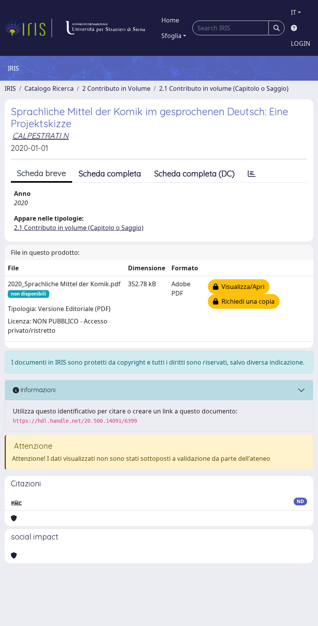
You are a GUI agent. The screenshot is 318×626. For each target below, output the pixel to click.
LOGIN (300, 43)
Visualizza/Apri (241, 286)
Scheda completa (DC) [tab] (194, 173)
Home (170, 20)
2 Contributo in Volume (116, 88)
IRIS (10, 88)
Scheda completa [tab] (110, 173)
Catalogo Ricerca (49, 88)
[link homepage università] (105, 28)
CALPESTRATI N (40, 135)
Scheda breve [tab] (41, 173)
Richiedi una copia (246, 301)
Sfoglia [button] (171, 35)
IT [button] (293, 12)
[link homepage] (28, 28)
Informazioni (37, 390)
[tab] (251, 174)
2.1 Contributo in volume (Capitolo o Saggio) (224, 88)
